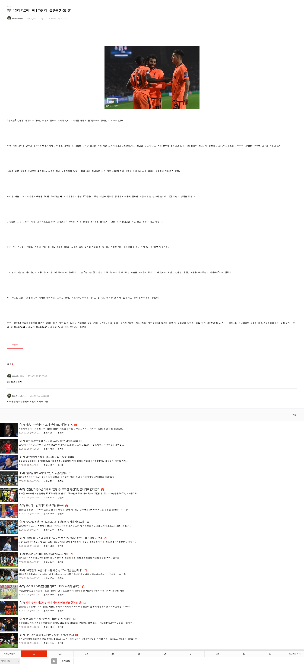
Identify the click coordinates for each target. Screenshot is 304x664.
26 (165, 654)
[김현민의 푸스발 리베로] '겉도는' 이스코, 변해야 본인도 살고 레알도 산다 (64, 538)
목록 (294, 415)
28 (217, 654)
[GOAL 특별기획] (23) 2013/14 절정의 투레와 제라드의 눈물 (57, 522)
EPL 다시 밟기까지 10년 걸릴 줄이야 (45, 505)
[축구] (21, 424)
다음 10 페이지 (294, 654)
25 (139, 654)
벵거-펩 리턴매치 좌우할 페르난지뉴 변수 (47, 554)
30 (270, 654)
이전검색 (66, 661)
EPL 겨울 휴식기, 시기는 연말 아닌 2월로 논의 (50, 635)
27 (191, 654)
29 (244, 654)
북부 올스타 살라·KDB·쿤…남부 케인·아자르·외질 (52, 441)
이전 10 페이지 (11, 654)
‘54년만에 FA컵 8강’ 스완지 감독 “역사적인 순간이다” (54, 570)
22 (60, 654)
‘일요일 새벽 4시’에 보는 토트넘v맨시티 (46, 473)
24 (113, 654)
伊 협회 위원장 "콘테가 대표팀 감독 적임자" (49, 619)
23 (86, 654)
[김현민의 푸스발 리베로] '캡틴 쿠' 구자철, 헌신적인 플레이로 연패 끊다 (63, 489)
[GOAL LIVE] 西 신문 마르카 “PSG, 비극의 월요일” (53, 586)
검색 (54, 661)
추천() (15, 344)
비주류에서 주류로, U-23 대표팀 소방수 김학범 (50, 457)
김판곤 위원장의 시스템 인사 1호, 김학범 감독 (49, 424)
